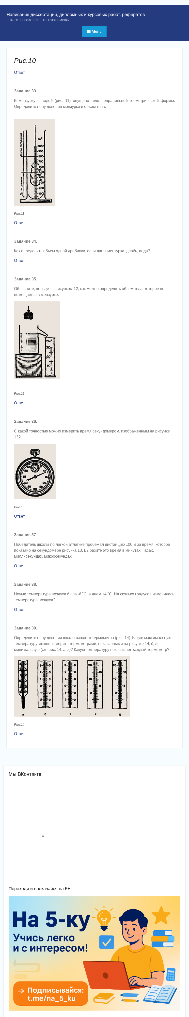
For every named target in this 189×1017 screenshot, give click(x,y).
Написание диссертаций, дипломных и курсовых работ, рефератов (76, 14)
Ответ (19, 72)
